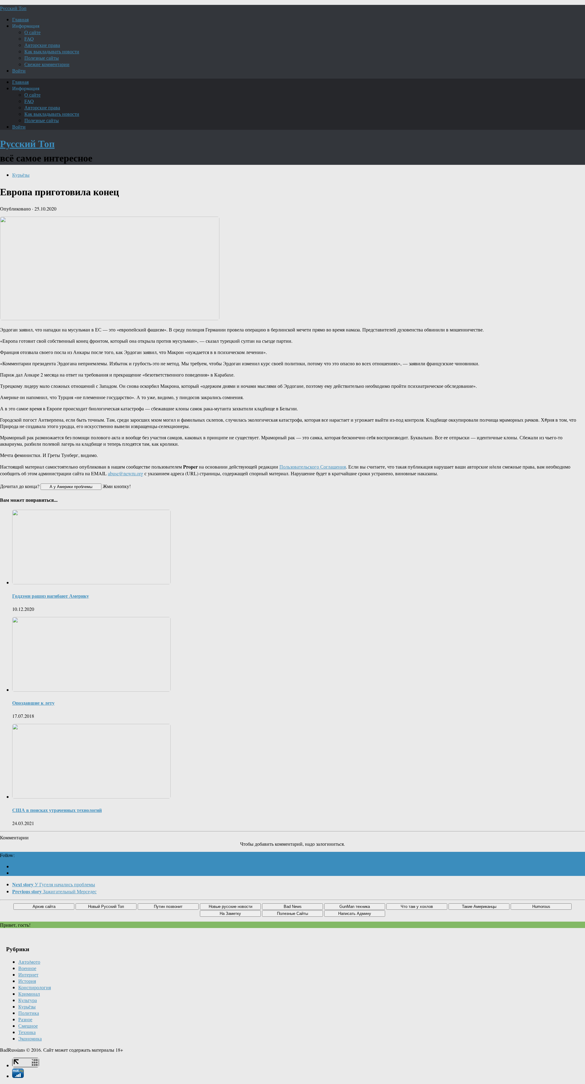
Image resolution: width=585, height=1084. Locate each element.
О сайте (32, 32)
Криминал (29, 993)
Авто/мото (29, 961)
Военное (27, 968)
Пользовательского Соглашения (312, 466)
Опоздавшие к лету (33, 702)
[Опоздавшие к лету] (91, 689)
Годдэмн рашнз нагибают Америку (50, 595)
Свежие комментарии (46, 64)
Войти (19, 70)
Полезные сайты (41, 58)
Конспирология (34, 987)
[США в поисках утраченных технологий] (91, 796)
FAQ (29, 38)
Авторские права (42, 45)
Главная (20, 19)
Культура (27, 1000)
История (27, 981)
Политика (28, 1013)
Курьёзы (21, 175)
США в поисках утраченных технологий (57, 809)
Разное (25, 1019)
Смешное (28, 1025)
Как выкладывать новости (51, 51)
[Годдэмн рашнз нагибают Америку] (91, 582)
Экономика (30, 1038)
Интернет (28, 974)
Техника (27, 1032)
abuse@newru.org (125, 473)
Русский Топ (13, 8)
